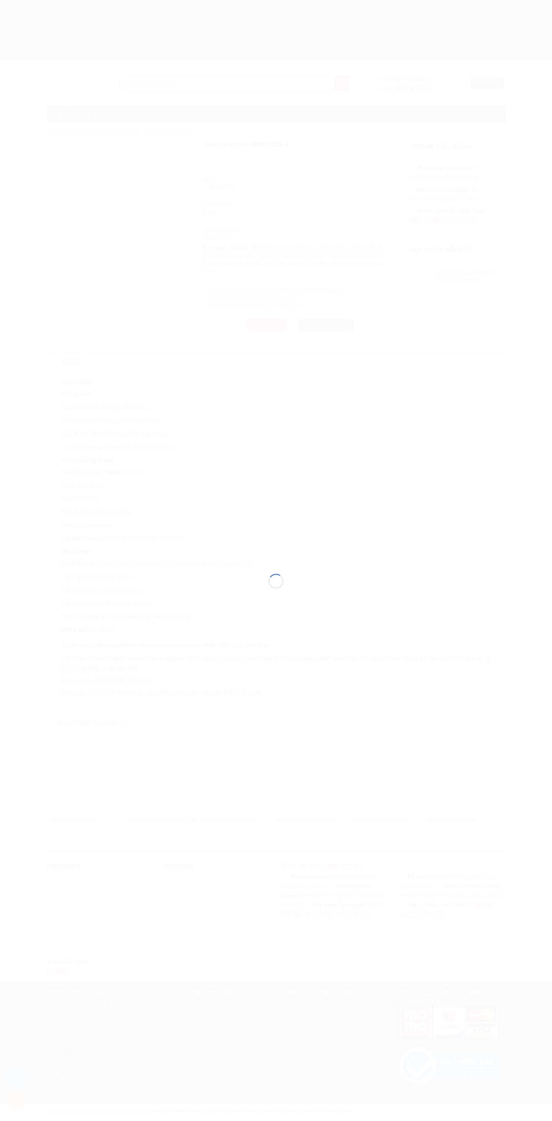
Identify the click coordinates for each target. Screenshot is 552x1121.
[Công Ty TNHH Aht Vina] (276, 547)
